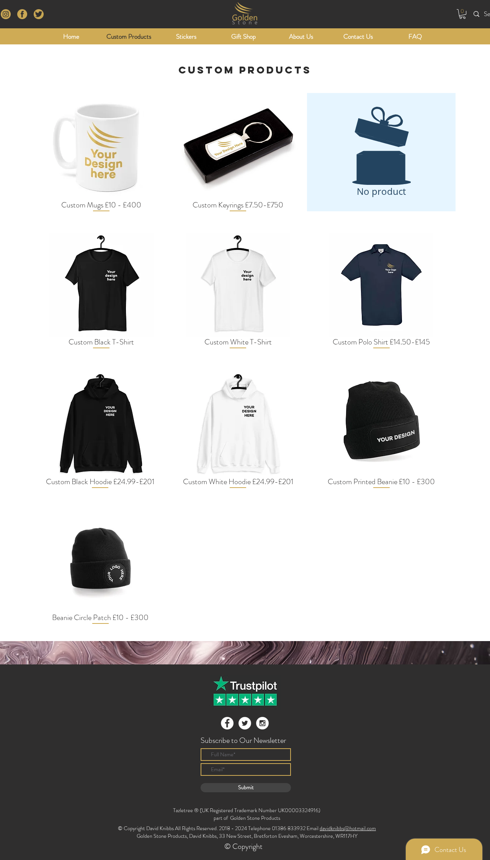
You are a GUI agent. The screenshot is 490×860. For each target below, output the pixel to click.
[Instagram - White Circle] (262, 723)
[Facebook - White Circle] (227, 723)
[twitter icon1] (39, 14)
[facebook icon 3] (6, 14)
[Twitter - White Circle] (244, 723)
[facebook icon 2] (22, 14)
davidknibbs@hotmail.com (348, 828)
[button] (462, 14)
